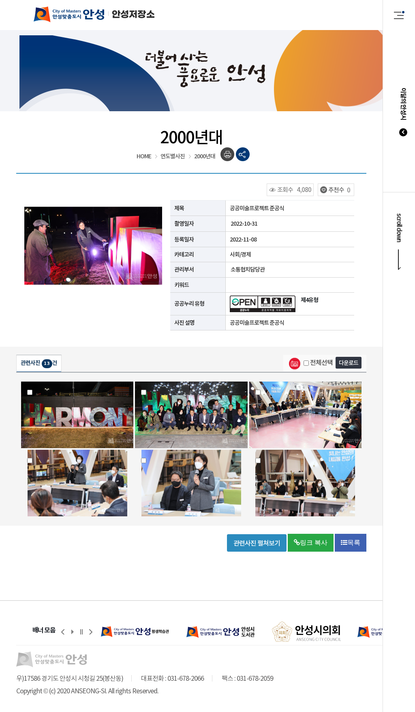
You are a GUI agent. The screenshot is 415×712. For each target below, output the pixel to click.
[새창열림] (135, 631)
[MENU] (399, 15)
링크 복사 (313, 542)
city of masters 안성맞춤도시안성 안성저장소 (86, 14)
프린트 (227, 154)
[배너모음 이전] (62, 631)
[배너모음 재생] (72, 631)
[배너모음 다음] (90, 631)
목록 (353, 542)
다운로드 (348, 363)
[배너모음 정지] (81, 631)
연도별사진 (172, 156)
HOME (144, 156)
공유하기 (243, 154)
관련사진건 (39, 363)
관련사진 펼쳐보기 (256, 543)
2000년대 (204, 156)
